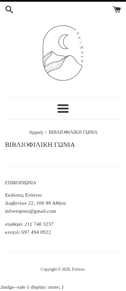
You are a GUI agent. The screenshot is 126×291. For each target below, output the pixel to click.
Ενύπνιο (78, 269)
